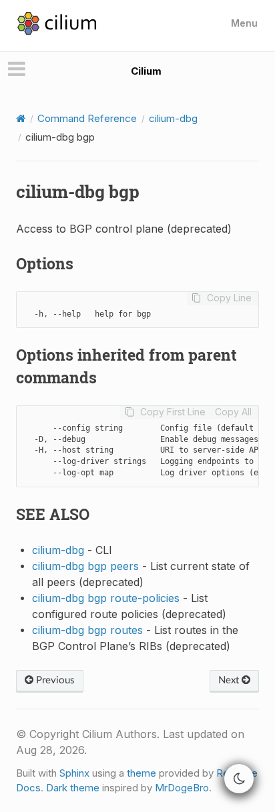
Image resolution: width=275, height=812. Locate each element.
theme (141, 773)
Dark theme (72, 787)
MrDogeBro (182, 787)
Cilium (146, 71)
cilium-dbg (173, 118)
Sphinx (74, 773)
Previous (54, 680)
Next (230, 680)
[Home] (20, 118)
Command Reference (87, 118)
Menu (244, 23)
